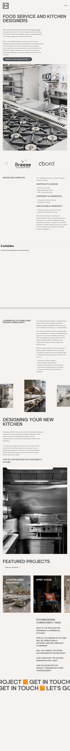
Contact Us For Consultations (16, 59)
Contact (45, 229)
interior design (35, 30)
